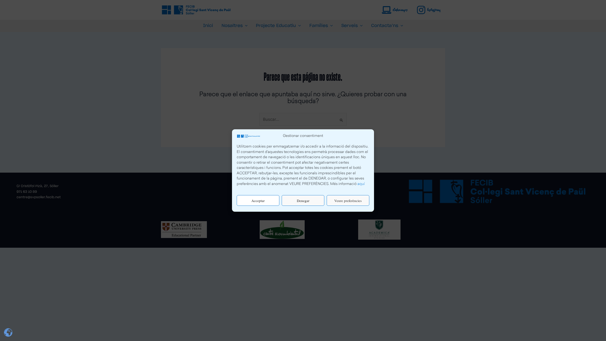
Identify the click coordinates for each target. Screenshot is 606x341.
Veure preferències (348, 200)
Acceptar (258, 200)
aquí (361, 184)
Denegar (303, 200)
